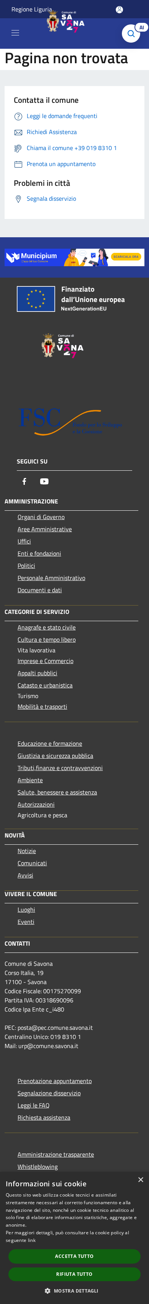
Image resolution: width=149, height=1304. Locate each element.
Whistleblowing (38, 1166)
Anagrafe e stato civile (47, 627)
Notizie (27, 850)
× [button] (140, 1180)
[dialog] (74, 1238)
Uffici (24, 541)
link (32, 1240)
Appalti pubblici (37, 673)
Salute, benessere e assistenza (57, 792)
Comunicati (32, 863)
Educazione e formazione (50, 743)
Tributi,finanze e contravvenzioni (60, 767)
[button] (74, 1290)
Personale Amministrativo (51, 577)
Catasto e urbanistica (45, 685)
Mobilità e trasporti (42, 706)
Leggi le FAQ (34, 1105)
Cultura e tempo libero (47, 639)
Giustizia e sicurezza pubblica (55, 755)
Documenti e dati (40, 589)
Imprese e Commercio (45, 660)
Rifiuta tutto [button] (74, 1274)
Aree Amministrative (45, 529)
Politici (26, 565)
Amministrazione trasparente (56, 1154)
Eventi (26, 921)
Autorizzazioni (36, 804)
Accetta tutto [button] (74, 1256)
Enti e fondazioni (39, 553)
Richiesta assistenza (44, 1117)
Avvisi (25, 875)
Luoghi (26, 909)
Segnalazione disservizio (49, 1093)
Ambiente (30, 780)
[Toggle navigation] (15, 32)
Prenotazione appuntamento (55, 1080)
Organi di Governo (41, 516)
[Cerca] (133, 33)
